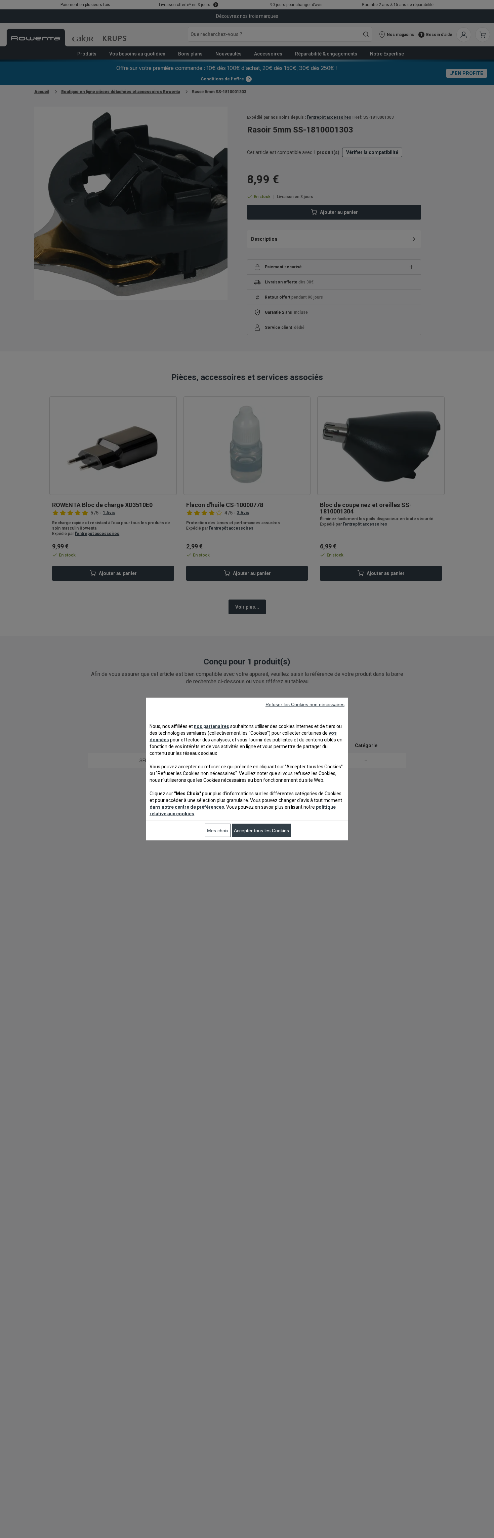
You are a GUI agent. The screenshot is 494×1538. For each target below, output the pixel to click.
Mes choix (218, 830)
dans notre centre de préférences (187, 807)
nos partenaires (211, 726)
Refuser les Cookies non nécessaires (304, 704)
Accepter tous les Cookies (261, 830)
